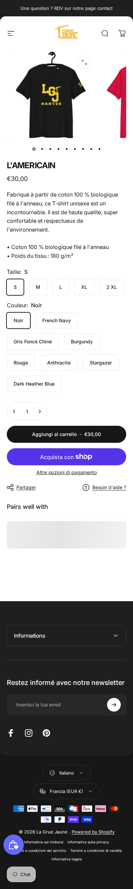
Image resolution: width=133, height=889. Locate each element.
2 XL (111, 287)
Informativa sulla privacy (88, 842)
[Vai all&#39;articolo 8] (91, 149)
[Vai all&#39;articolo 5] (66, 149)
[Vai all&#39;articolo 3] (50, 149)
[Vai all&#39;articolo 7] (83, 149)
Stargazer (101, 362)
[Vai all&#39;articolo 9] (99, 149)
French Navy (56, 320)
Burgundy (82, 341)
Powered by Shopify (93, 832)
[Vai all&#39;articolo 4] (58, 149)
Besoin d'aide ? (109, 487)
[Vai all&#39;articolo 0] (34, 149)
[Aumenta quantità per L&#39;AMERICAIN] (39, 411)
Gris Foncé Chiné (33, 341)
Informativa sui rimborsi (43, 842)
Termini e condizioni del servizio (39, 850)
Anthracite (59, 362)
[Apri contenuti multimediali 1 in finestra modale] (84, 62)
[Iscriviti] (114, 705)
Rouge (21, 362)
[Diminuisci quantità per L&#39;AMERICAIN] (14, 411)
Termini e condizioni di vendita (96, 850)
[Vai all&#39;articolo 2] (42, 149)
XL (84, 287)
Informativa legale (66, 859)
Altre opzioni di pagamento (66, 472)
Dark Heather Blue (34, 384)
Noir (18, 320)
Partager (26, 487)
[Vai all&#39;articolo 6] (75, 149)
